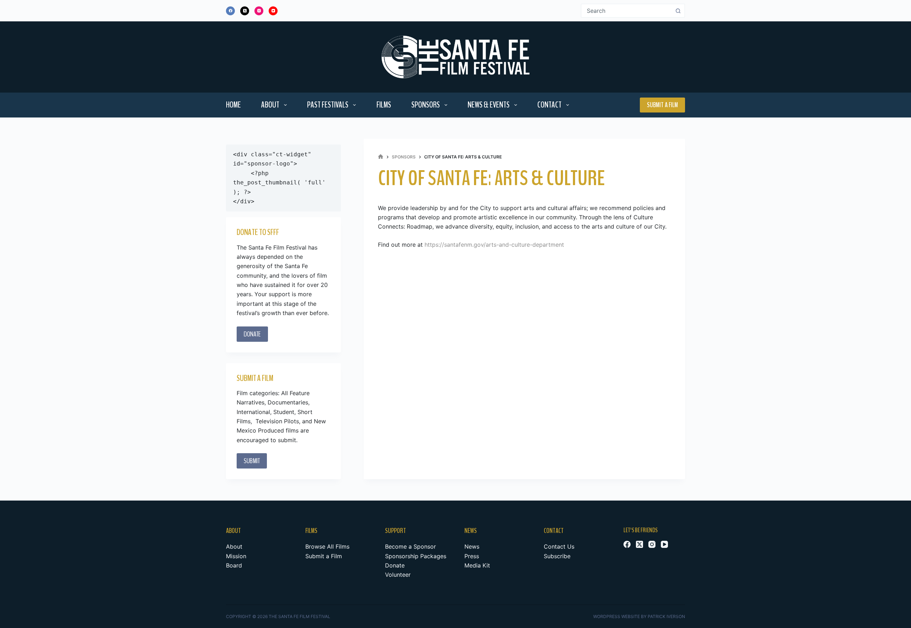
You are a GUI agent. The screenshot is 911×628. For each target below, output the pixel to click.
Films (383, 104)
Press (471, 556)
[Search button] (678, 10)
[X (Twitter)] (244, 10)
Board (234, 565)
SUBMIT (252, 461)
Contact (549, 104)
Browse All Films (327, 546)
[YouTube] (273, 10)
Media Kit (477, 565)
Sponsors (425, 104)
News (471, 546)
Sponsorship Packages (415, 556)
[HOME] (380, 156)
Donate (395, 565)
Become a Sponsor (410, 546)
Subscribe (557, 556)
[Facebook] (230, 10)
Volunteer (398, 574)
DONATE (252, 334)
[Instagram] (258, 10)
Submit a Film (662, 105)
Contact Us (559, 546)
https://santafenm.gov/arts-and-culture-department (494, 244)
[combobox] (626, 11)
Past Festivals (327, 104)
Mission (236, 556)
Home (233, 104)
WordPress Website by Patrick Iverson (639, 616)
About (270, 104)
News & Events (489, 104)
